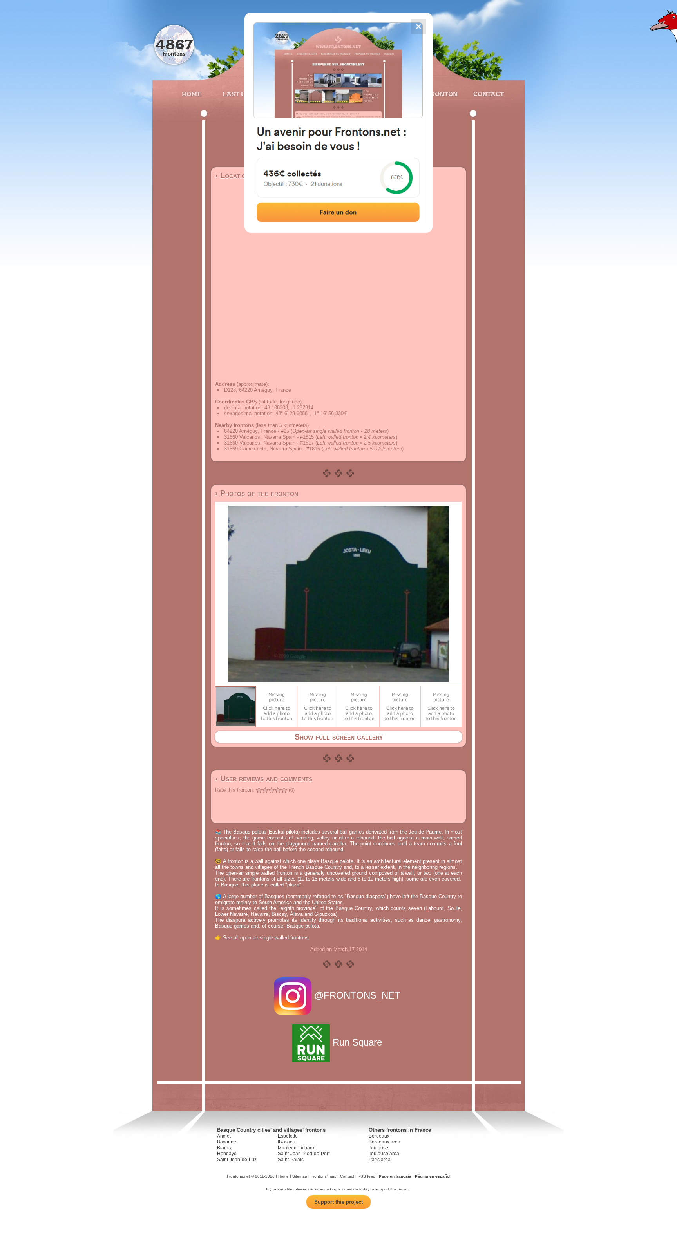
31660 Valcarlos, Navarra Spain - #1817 (269, 443)
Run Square (357, 1042)
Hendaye (227, 1153)
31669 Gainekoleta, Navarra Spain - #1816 (272, 449)
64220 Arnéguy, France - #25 (256, 431)
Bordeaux (379, 1136)
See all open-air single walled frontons (266, 938)
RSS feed (366, 1176)
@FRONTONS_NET (357, 995)
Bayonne (226, 1142)
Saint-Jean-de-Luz (237, 1159)
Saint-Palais (291, 1159)
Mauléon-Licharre (297, 1148)
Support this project (338, 1202)
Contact (487, 94)
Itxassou (286, 1142)
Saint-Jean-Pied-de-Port (303, 1153)
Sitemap (299, 1176)
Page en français (395, 1176)
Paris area (380, 1159)
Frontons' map (324, 1176)
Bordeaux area (384, 1142)
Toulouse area (384, 1153)
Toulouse (378, 1148)
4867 (174, 44)
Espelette (288, 1136)
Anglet (224, 1136)
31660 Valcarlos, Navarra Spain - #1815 (269, 437)
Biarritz (224, 1148)
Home (191, 94)
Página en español (433, 1176)
